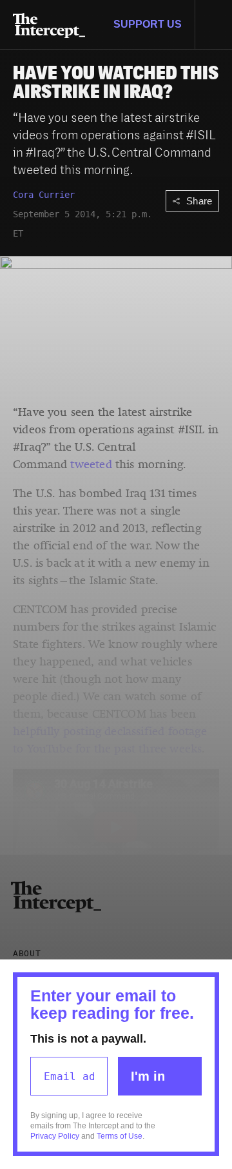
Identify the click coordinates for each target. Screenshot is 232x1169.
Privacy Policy (54, 1136)
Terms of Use (119, 1136)
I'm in (148, 1076)
